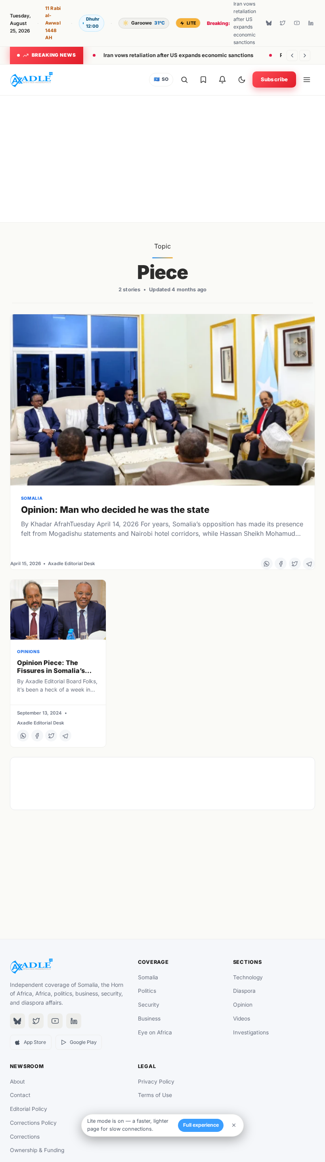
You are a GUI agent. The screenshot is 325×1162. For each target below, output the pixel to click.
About (17, 1081)
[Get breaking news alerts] (222, 79)
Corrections (25, 1136)
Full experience (201, 1125)
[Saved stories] (203, 79)
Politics (147, 991)
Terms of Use (155, 1095)
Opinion (242, 1004)
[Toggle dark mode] (241, 79)
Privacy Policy (156, 1081)
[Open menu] (306, 79)
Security (148, 1004)
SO (161, 79)
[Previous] (292, 55)
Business (149, 1018)
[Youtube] (296, 23)
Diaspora (244, 991)
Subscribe (274, 79)
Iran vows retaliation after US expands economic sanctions (178, 55)
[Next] (304, 55)
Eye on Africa (155, 1032)
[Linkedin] (310, 23)
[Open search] (184, 79)
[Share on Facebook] (281, 564)
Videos (241, 1018)
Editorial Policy (28, 1109)
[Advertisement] (162, 158)
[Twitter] (282, 23)
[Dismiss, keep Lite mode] (234, 1125)
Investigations (251, 1032)
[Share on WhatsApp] (267, 564)
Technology (248, 977)
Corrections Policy (33, 1123)
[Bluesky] (268, 23)
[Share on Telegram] (309, 564)
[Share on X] (295, 564)
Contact (20, 1095)
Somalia (148, 977)
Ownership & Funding (37, 1150)
